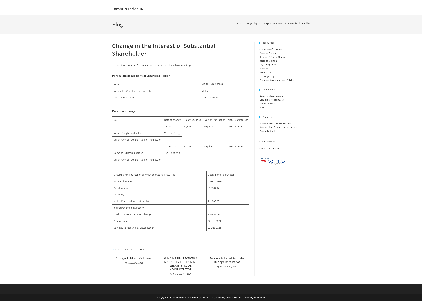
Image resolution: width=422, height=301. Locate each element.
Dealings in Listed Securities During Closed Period (227, 260)
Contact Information (269, 148)
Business (263, 68)
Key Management (268, 64)
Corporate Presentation (271, 95)
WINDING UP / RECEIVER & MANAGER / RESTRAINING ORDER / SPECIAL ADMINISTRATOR (180, 264)
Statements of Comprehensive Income (278, 127)
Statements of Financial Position (275, 123)
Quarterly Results (267, 131)
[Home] (238, 23)
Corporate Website (268, 141)
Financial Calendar (268, 53)
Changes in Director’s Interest (134, 258)
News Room (265, 72)
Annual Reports (267, 103)
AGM (261, 107)
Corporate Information (270, 49)
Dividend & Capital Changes (272, 56)
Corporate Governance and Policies (276, 80)
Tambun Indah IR (127, 9)
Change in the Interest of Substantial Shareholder (286, 23)
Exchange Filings (181, 65)
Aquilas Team (125, 65)
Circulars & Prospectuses (271, 99)
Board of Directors (268, 60)
